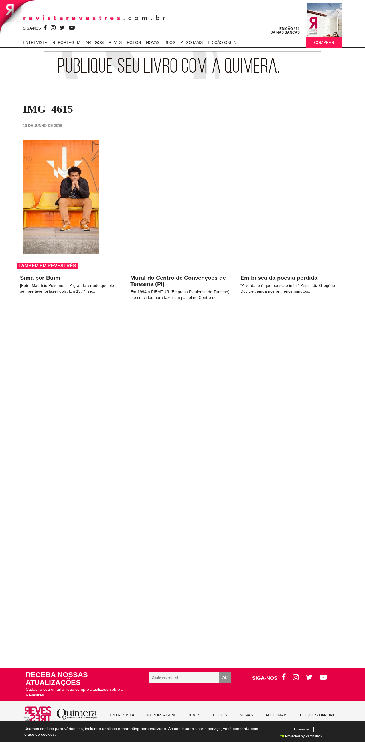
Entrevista (35, 42)
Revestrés (94, 17)
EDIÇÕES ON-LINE (317, 715)
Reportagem (66, 42)
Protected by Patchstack (303, 736)
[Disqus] (182, 417)
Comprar (324, 42)
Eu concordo (301, 729)
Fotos (134, 42)
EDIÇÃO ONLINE (223, 42)
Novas (152, 42)
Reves (115, 42)
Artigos (95, 42)
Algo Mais (192, 42)
